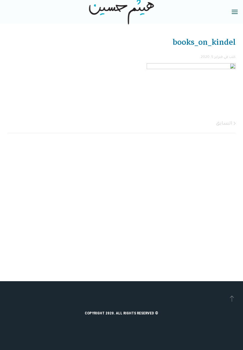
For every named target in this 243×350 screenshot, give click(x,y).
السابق (225, 123)
